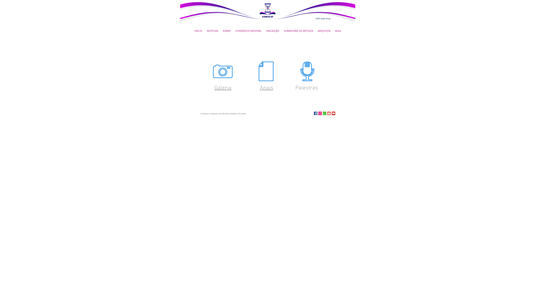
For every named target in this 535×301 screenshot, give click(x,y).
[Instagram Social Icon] (320, 113)
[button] (226, 31)
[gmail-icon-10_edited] (329, 113)
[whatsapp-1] (324, 113)
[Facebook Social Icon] (315, 113)
